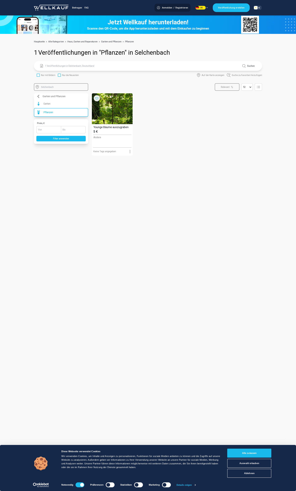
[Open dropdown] (130, 151)
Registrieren (181, 7)
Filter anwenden (61, 138)
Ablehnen (249, 473)
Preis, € (41, 123)
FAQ (86, 7)
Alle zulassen (249, 453)
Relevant (225, 87)
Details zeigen (184, 485)
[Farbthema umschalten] (257, 8)
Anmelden (167, 7)
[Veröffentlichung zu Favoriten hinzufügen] (97, 98)
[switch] (110, 484)
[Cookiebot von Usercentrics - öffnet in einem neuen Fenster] (40, 485)
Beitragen (77, 7)
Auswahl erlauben (249, 463)
